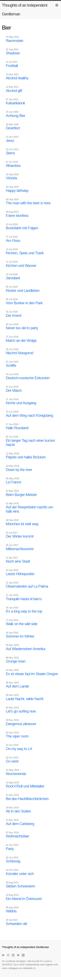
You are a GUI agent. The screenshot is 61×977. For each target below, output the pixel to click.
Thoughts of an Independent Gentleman (24, 9)
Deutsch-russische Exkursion (27, 378)
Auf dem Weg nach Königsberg (29, 415)
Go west (12, 761)
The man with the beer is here (28, 203)
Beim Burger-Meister (21, 495)
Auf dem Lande (17, 686)
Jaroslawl (13, 278)
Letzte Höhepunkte (20, 574)
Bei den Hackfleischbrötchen (27, 799)
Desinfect (13, 128)
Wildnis (11, 911)
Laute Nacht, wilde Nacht (24, 699)
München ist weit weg (22, 524)
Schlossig (13, 861)
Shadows (13, 53)
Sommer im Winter (20, 636)
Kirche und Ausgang (21, 403)
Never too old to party (22, 328)
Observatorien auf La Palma (27, 586)
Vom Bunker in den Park (24, 303)
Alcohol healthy (17, 78)
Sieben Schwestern (20, 886)
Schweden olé (16, 924)
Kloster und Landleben (22, 290)
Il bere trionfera (17, 215)
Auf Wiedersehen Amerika (25, 649)
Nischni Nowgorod (19, 353)
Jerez (10, 140)
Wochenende (16, 774)
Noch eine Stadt (18, 561)
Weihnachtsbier (17, 836)
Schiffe (11, 365)
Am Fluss (13, 240)
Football (12, 65)
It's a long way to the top (24, 611)
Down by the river (19, 470)
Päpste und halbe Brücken (26, 457)
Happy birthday (17, 190)
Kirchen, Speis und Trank (25, 253)
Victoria (11, 178)
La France (13, 482)
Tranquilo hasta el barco (24, 599)
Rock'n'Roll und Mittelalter (25, 786)
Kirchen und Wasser (21, 265)
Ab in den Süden (18, 811)
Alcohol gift (14, 90)
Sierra (10, 153)
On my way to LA (19, 749)
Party (10, 849)
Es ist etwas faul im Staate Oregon (32, 674)
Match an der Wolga (21, 340)
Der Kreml (13, 315)
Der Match (14, 390)
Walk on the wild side (21, 624)
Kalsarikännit (15, 103)
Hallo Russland (17, 428)
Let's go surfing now (21, 711)
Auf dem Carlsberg (20, 824)
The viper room (17, 736)
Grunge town (15, 661)
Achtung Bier (15, 115)
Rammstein (14, 41)
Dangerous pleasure (21, 724)
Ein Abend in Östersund (23, 899)
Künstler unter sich (20, 874)
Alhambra (13, 165)
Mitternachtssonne (19, 549)
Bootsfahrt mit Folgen (22, 228)
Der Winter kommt (19, 536)
